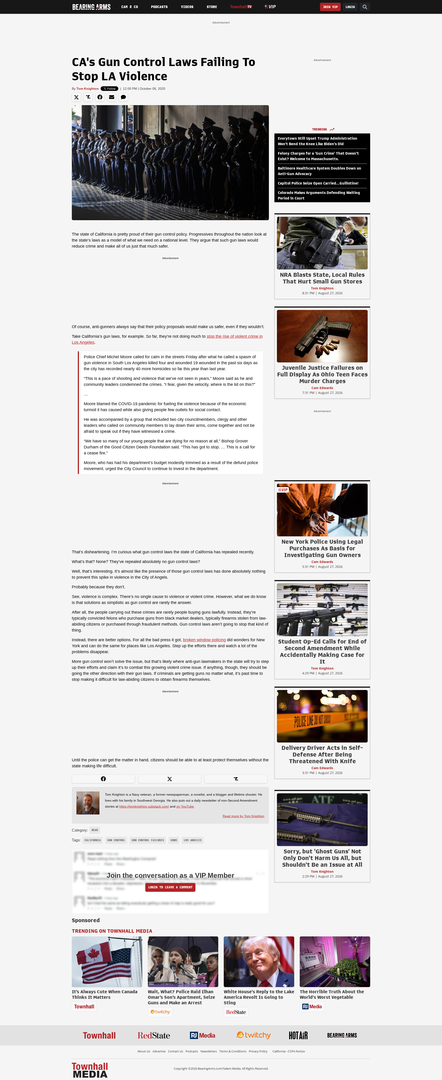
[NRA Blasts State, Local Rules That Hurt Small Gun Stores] (322, 243)
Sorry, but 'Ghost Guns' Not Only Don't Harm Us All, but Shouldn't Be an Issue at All (322, 858)
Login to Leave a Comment (170, 887)
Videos (187, 7)
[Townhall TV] (241, 6)
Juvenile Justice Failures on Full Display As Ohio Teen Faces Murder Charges (322, 374)
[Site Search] (365, 7)
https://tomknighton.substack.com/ (144, 806)
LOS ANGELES (192, 840)
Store (212, 7)
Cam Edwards (322, 388)
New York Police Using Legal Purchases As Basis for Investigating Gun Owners (322, 548)
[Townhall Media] (90, 1070)
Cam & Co (129, 7)
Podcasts (159, 7)
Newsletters (209, 1051)
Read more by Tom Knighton (243, 816)
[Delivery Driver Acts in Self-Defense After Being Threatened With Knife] (322, 716)
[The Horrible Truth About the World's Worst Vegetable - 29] (335, 961)
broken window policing (204, 640)
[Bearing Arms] (91, 7)
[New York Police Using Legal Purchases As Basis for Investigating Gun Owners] (322, 510)
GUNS (174, 840)
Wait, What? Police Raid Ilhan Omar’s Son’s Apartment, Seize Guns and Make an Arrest (181, 997)
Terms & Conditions (232, 1051)
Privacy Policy (258, 1051)
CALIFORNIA (92, 840)
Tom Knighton (87, 88)
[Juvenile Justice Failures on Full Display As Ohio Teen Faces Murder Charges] (322, 336)
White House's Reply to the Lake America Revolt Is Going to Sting (259, 997)
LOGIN (350, 7)
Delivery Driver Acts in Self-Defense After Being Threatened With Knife (322, 754)
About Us (143, 1051)
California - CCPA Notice (289, 1051)
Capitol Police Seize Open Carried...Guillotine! (318, 183)
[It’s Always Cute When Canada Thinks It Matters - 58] (107, 961)
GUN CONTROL (116, 840)
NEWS (95, 830)
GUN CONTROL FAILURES (148, 840)
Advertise (159, 1051)
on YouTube (185, 806)
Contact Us (175, 1051)
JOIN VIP (330, 7)
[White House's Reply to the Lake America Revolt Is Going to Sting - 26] (259, 961)
